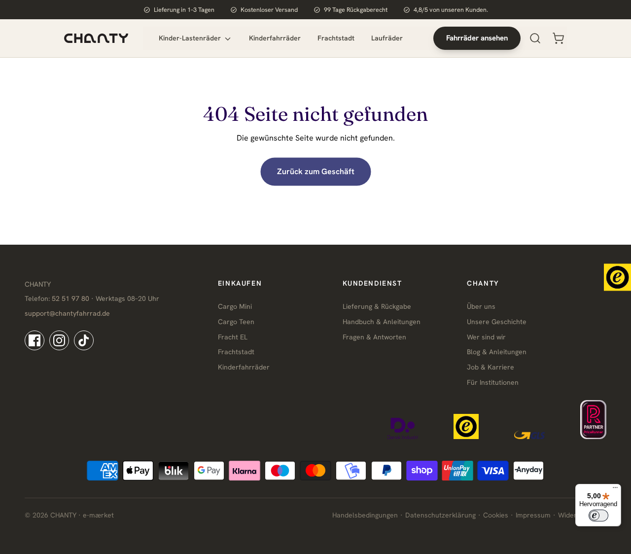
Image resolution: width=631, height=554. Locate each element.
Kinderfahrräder (275, 38)
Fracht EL (232, 336)
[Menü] (615, 490)
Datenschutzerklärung (440, 515)
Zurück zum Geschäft (315, 171)
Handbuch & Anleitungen (382, 321)
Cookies (495, 515)
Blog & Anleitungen (496, 351)
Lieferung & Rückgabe (377, 306)
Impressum (533, 515)
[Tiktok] (84, 340)
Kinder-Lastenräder (191, 38)
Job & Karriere (490, 367)
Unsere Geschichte (496, 321)
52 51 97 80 (70, 298)
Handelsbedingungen (365, 515)
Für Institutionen (493, 382)
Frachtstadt (335, 38)
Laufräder (387, 38)
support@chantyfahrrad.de (67, 313)
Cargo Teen (236, 321)
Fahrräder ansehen (477, 38)
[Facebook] (34, 340)
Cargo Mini (235, 306)
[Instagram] (59, 340)
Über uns (481, 306)
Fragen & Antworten (374, 336)
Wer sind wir (486, 336)
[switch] (598, 515)
